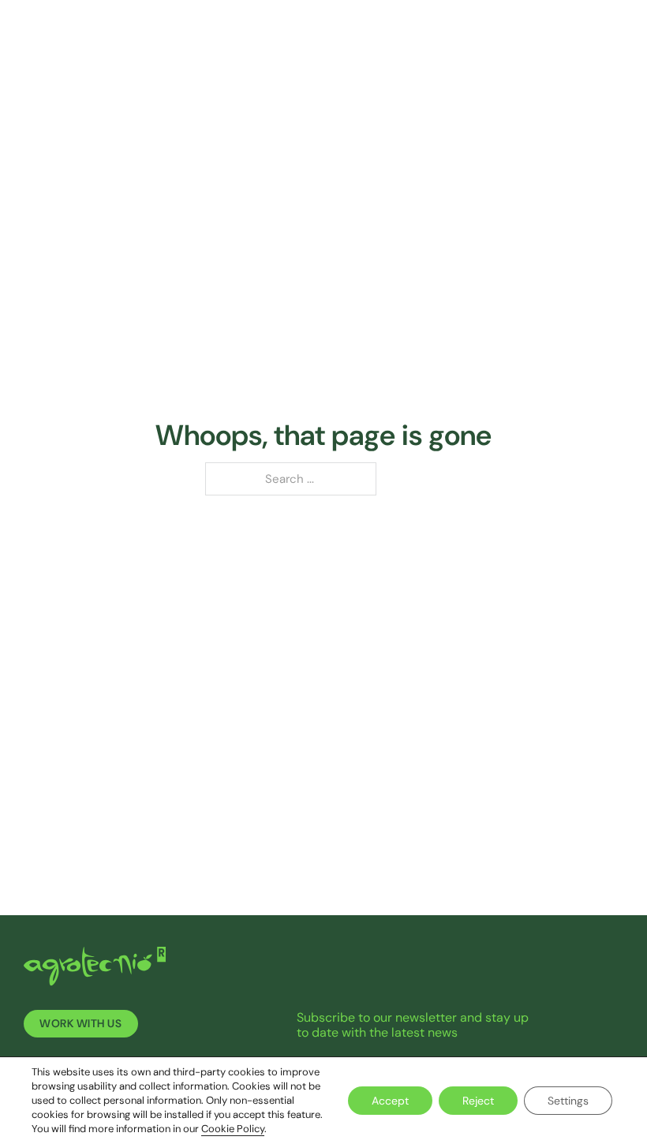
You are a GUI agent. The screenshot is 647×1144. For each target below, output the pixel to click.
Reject (478, 1101)
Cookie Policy (232, 1128)
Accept (390, 1101)
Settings (568, 1101)
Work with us (80, 1023)
